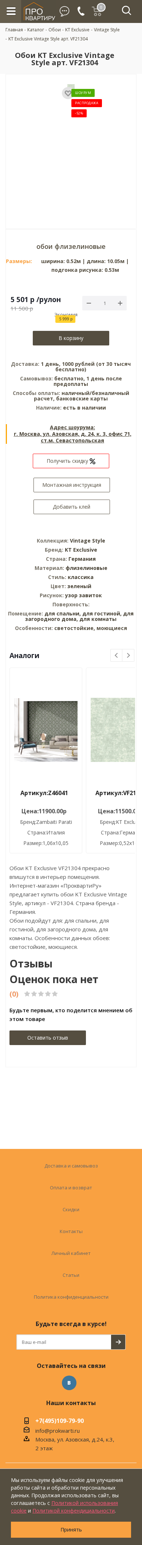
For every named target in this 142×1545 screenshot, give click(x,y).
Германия (82, 558)
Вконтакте (69, 1383)
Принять (71, 1529)
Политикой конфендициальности (73, 1510)
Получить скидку (68, 460)
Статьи (71, 1275)
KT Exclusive (81, 549)
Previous (117, 655)
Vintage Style (87, 540)
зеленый (79, 586)
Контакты (71, 1231)
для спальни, (62, 613)
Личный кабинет (71, 1253)
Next (128, 655)
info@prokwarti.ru (57, 1430)
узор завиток (83, 595)
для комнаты (98, 618)
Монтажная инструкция (71, 484)
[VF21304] (71, 146)
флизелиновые (86, 567)
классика (81, 577)
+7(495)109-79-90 (59, 1421)
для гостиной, (102, 613)
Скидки (71, 1209)
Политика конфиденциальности (71, 1297)
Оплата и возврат (71, 1187)
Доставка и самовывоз (71, 1165)
